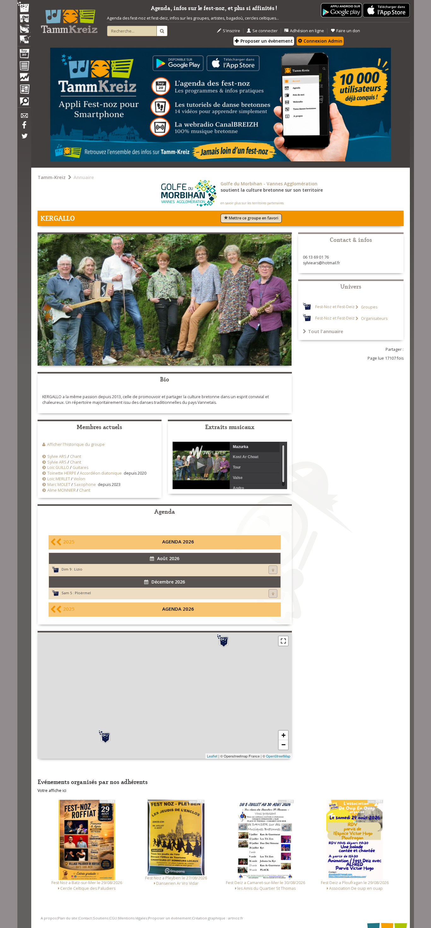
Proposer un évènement (266, 41)
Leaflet (212, 755)
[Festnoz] (24, 7)
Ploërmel (83, 592)
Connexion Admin (322, 41)
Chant (75, 456)
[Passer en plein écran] (283, 641)
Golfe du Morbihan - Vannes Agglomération (269, 184)
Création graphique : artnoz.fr (217, 918)
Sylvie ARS (57, 456)
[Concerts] (24, 19)
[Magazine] (24, 90)
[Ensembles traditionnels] (24, 37)
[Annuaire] (24, 67)
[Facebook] (24, 127)
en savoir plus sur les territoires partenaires (252, 203)
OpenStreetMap (278, 755)
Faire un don (348, 30)
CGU (113, 918)
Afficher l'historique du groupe (76, 444)
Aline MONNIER (61, 490)
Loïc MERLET (58, 479)
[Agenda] (24, 55)
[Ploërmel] (223, 641)
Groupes (368, 307)
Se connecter (265, 30)
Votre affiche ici (52, 790)
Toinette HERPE (61, 473)
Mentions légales (132, 918)
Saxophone (85, 484)
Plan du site (67, 918)
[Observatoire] (24, 78)
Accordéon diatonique (101, 473)
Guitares (80, 467)
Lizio (78, 569)
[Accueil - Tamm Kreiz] (69, 19)
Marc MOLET (58, 484)
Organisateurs (373, 318)
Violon (79, 479)
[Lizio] (105, 737)
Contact (85, 918)
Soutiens (100, 918)
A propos (48, 918)
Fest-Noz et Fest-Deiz (335, 307)
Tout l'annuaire (325, 331)
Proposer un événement (169, 918)
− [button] (283, 745)
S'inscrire (231, 30)
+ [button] (283, 735)
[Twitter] (24, 139)
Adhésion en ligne (307, 30)
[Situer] (273, 570)
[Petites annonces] (24, 103)
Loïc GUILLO (58, 467)
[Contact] (24, 117)
